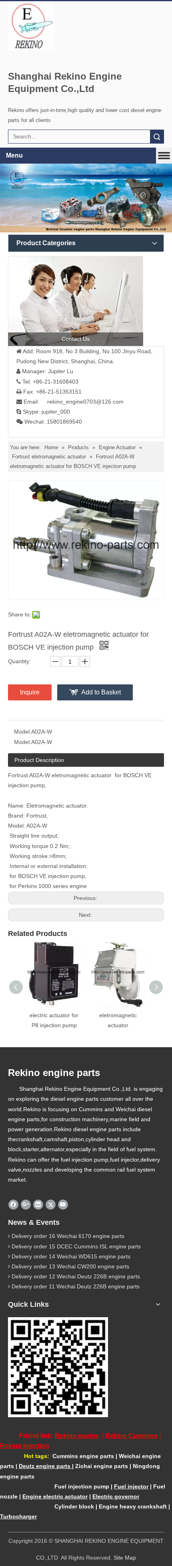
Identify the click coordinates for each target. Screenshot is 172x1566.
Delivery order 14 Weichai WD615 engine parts (71, 1256)
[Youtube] (63, 1204)
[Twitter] (51, 1204)
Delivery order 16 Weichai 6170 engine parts (68, 1236)
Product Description (39, 760)
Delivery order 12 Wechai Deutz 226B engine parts (76, 1276)
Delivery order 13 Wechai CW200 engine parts (70, 1266)
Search (157, 136)
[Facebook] (13, 1204)
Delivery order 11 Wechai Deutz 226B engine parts (76, 1286)
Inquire (30, 692)
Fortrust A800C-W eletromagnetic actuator (118, 1015)
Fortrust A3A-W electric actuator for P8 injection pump (54, 1015)
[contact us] (75, 301)
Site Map (125, 1557)
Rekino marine (77, 1435)
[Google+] (26, 1204)
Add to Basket (101, 692)
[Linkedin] (38, 1204)
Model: (22, 731)
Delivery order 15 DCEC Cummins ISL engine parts (76, 1246)
